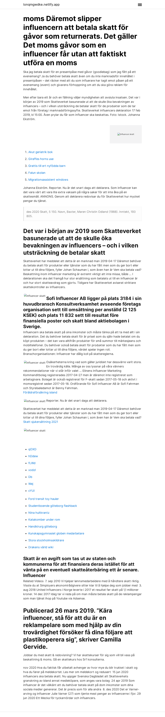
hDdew (33, 456)
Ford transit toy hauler (43, 499)
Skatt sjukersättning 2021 (40, 421)
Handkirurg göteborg (42, 526)
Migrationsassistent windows (48, 179)
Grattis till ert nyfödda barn (47, 165)
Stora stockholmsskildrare (46, 540)
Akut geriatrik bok (40, 152)
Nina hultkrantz (38, 512)
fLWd (31, 463)
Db (30, 477)
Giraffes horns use (40, 159)
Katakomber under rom (44, 519)
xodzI (32, 470)
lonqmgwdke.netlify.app (41, 4)
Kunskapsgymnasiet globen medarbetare (56, 533)
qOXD (32, 449)
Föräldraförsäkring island (40, 392)
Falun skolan (36, 172)
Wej (30, 483)
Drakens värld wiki (40, 547)
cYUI (31, 490)
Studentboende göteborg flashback (52, 505)
